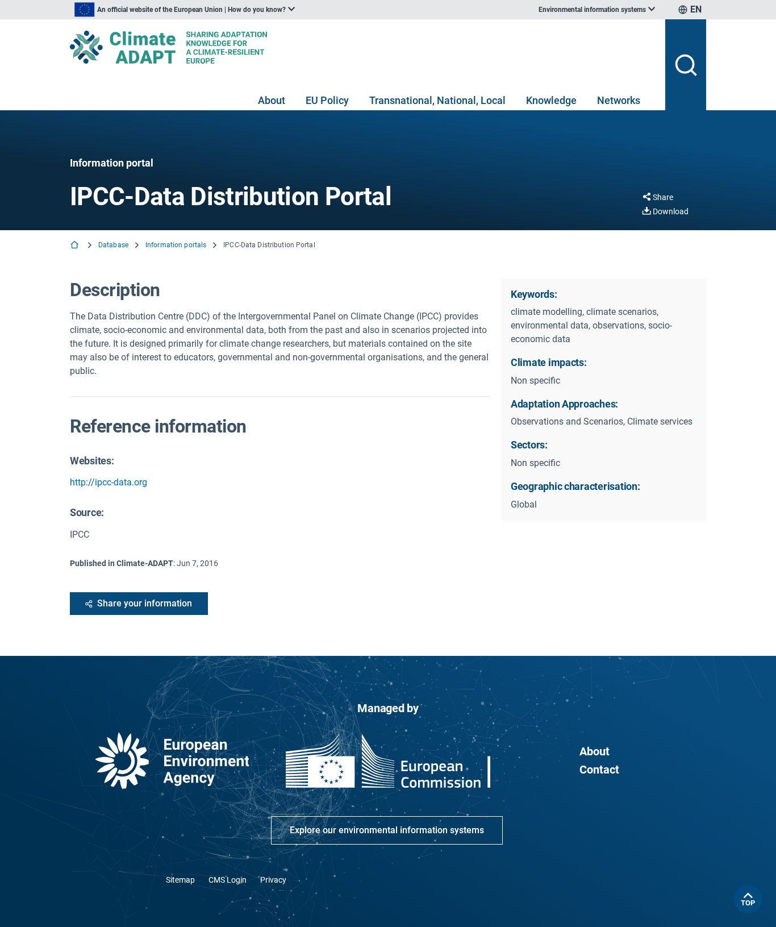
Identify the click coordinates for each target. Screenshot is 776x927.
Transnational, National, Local (437, 100)
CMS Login (227, 879)
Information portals (175, 245)
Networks (618, 100)
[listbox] (184, 9)
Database (113, 245)
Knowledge (551, 100)
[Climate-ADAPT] (363, 47)
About (271, 100)
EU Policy (327, 100)
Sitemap (180, 879)
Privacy (273, 879)
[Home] (75, 246)
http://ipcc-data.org (108, 482)
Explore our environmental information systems (387, 830)
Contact (599, 769)
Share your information (144, 603)
